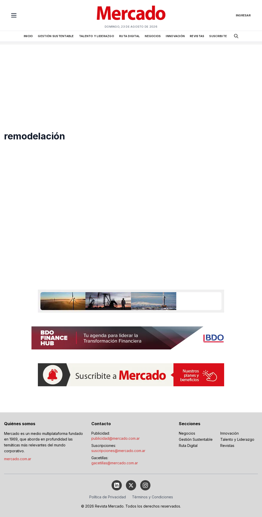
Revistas (227, 445)
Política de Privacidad (107, 497)
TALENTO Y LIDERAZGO (96, 36)
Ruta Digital (188, 445)
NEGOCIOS (153, 36)
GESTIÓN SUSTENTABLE (56, 36)
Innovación (229, 433)
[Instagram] (145, 485)
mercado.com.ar (17, 459)
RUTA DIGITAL (129, 36)
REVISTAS (197, 36)
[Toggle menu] (13, 15)
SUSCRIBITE (218, 36)
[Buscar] (236, 36)
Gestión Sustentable (196, 439)
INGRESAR (243, 15)
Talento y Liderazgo (237, 439)
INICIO (28, 36)
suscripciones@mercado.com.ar (118, 450)
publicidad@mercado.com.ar (115, 438)
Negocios (187, 433)
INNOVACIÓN (175, 36)
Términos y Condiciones (152, 497)
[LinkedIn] (117, 485)
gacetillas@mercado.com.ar (114, 463)
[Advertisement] (131, 80)
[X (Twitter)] (131, 485)
